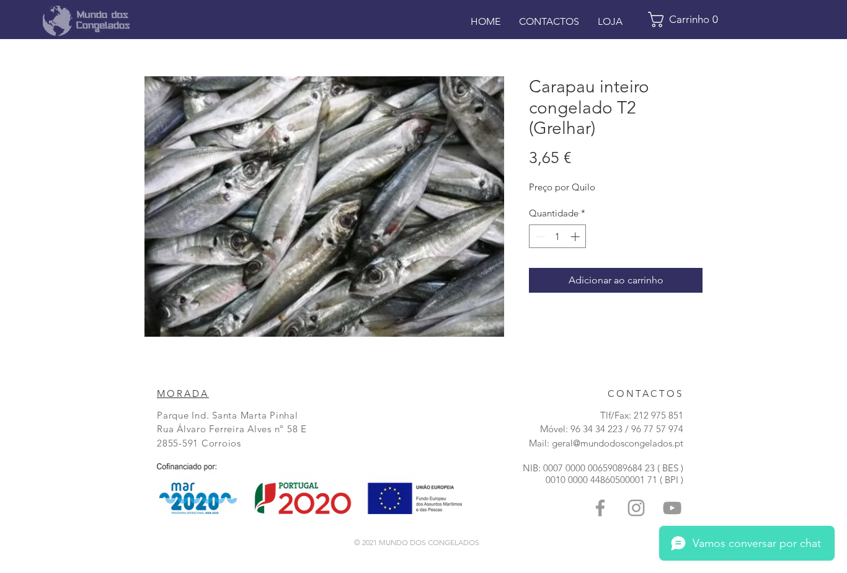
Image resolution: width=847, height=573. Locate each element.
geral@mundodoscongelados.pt (617, 443)
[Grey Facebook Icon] (600, 508)
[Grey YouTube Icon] (672, 508)
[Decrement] (539, 236)
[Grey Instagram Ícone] (636, 508)
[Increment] (576, 236)
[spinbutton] (558, 236)
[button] (687, 19)
